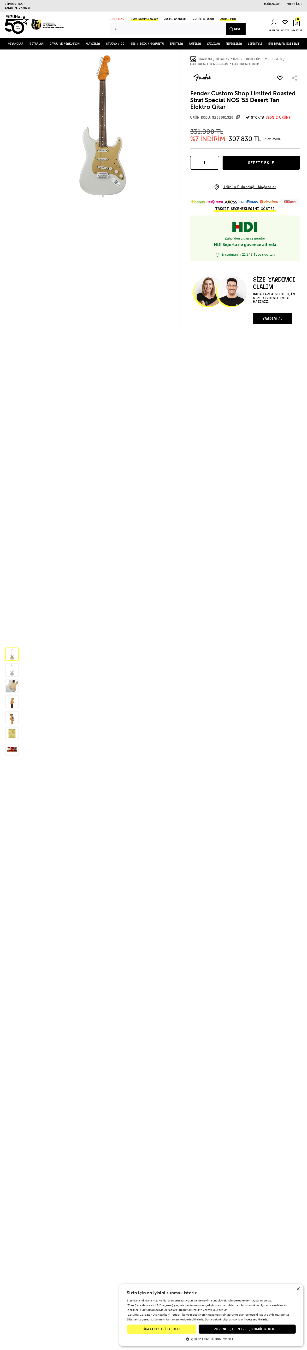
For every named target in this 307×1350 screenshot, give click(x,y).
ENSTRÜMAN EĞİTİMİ (283, 43)
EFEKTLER (176, 43)
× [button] (298, 1289)
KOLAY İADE (294, 3)
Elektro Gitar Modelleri (209, 63)
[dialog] (211, 1315)
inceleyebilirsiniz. (256, 1319)
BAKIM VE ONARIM (17, 7)
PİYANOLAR (16, 43)
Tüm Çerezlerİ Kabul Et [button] (161, 1329)
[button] (12, 654)
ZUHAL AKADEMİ (175, 18)
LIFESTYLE (255, 43)
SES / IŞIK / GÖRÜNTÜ (147, 43)
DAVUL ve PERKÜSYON (65, 43)
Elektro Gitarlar (245, 63)
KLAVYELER (93, 43)
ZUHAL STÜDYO (203, 18)
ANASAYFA (205, 59)
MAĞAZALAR (272, 3)
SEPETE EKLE (261, 162)
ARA (237, 29)
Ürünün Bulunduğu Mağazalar (249, 187)
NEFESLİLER (234, 43)
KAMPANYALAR (144, 18)
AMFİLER (195, 43)
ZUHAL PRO (228, 18)
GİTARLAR (37, 43)
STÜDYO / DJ (115, 43)
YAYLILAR (213, 43)
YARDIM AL (272, 319)
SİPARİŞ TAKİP (15, 3)
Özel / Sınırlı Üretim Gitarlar (257, 59)
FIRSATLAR (116, 18)
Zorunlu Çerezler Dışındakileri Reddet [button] (247, 1329)
